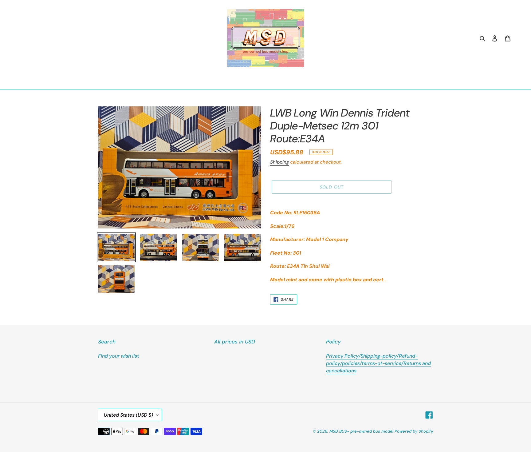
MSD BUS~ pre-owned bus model (361, 431)
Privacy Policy (342, 356)
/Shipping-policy (378, 356)
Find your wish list (118, 356)
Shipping (279, 162)
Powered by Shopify (414, 431)
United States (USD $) (128, 415)
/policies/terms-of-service (370, 363)
